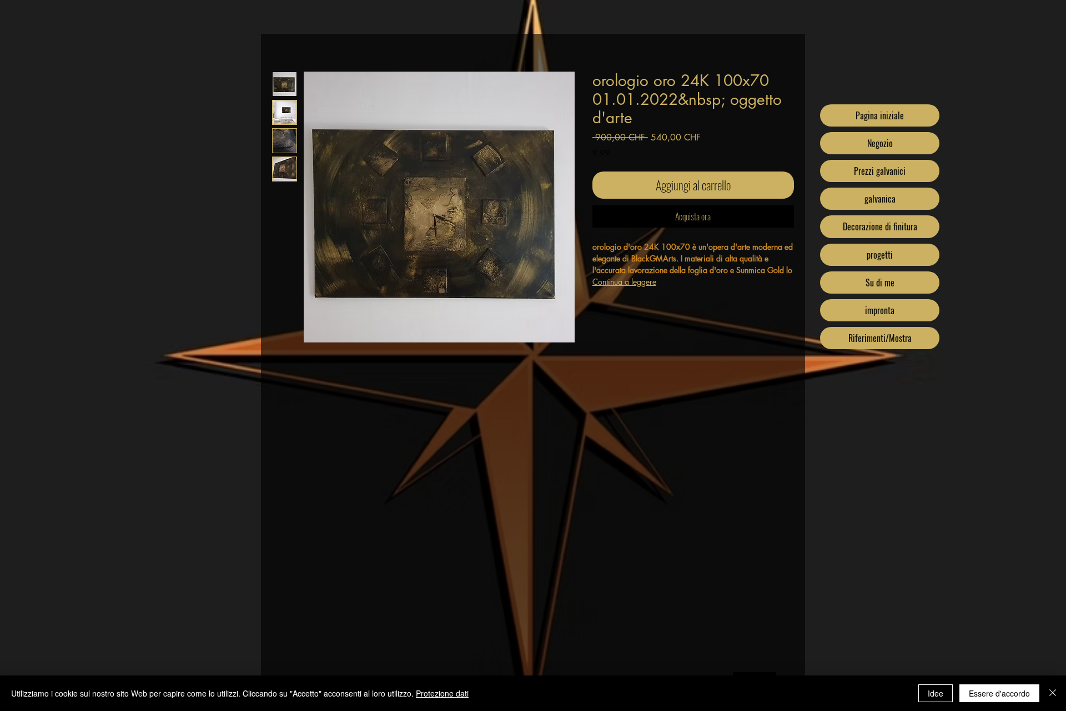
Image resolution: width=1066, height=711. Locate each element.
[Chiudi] (1052, 693)
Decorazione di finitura (880, 226)
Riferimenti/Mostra (880, 338)
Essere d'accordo (999, 693)
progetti (880, 254)
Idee (935, 693)
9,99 (601, 153)
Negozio (880, 143)
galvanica (880, 198)
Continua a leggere (624, 281)
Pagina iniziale (880, 115)
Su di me (880, 282)
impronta (879, 310)
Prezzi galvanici (880, 171)
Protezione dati (442, 693)
